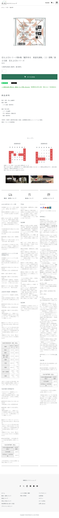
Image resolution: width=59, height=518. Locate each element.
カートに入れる (31, 77)
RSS (21, 495)
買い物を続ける (53, 86)
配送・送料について (6, 495)
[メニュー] (56, 2)
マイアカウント (42, 493)
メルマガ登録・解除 (25, 493)
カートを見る (42, 501)
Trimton (37, 515)
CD (7, 7)
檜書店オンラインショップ (29, 480)
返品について (46, 86)
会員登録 (41, 495)
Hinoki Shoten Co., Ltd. (30, 515)
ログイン (41, 498)
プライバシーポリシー (7, 506)
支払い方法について (6, 501)
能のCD (11, 7)
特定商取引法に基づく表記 (36, 86)
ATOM (24, 495)
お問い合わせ (42, 503)
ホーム (3, 7)
